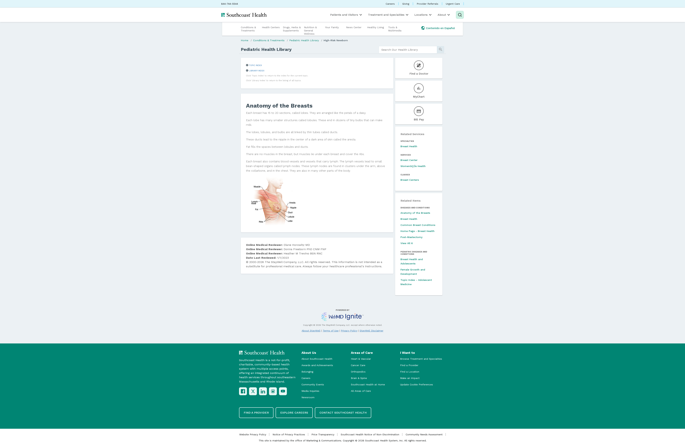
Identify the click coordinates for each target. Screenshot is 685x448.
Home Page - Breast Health (417, 231)
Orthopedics (358, 371)
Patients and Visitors (344, 14)
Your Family (332, 27)
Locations (421, 14)
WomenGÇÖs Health (413, 166)
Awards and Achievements (317, 365)
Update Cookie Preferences (416, 384)
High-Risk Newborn (336, 40)
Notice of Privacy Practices (289, 434)
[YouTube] (283, 391)
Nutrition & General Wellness (310, 30)
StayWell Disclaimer (371, 330)
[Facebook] (243, 391)
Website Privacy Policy (252, 434)
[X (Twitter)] (253, 391)
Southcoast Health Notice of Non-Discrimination (370, 434)
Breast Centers (409, 179)
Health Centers (271, 27)
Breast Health (408, 146)
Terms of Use (331, 330)
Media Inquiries (310, 390)
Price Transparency (322, 434)
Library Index (256, 70)
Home (244, 40)
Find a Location (409, 371)
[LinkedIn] (263, 391)
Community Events (312, 384)
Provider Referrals (427, 3)
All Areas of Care (361, 390)
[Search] (460, 15)
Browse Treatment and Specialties (421, 358)
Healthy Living (375, 27)
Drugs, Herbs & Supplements (292, 29)
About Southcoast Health (316, 358)
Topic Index (255, 65)
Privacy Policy (349, 330)
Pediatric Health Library (304, 40)
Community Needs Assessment (424, 434)
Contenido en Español (440, 28)
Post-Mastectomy (411, 237)
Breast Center (409, 160)
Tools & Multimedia (394, 29)
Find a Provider (409, 365)
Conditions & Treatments (248, 29)
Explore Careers (294, 412)
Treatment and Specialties (386, 14)
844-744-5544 (229, 3)
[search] (408, 49)
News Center (353, 27)
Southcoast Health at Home (368, 384)
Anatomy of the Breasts (415, 212)
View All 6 (406, 243)
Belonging (307, 371)
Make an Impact (410, 378)
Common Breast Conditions (417, 225)
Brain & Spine (359, 378)
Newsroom (307, 397)
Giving (405, 3)
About (442, 14)
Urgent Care (453, 3)
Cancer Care (358, 365)
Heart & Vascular (361, 358)
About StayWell (311, 330)
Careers (390, 3)
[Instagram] (273, 391)
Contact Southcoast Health (343, 412)
